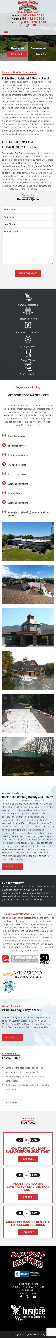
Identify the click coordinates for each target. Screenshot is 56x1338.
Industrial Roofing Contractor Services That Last (28, 1187)
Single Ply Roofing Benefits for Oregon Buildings (28, 1223)
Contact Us (12, 866)
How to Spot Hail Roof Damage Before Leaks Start (28, 1149)
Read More (16, 53)
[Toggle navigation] (6, 31)
